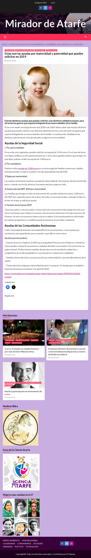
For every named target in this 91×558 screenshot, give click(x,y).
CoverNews (58, 554)
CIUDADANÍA (9, 50)
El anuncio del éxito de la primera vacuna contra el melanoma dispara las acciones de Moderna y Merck (66, 352)
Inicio (53, 3)
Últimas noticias (52, 50)
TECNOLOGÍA (32, 546)
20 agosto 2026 (10, 354)
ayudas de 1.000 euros (28, 168)
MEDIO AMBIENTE (11, 540)
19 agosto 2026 (10, 397)
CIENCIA (51, 340)
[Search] (85, 37)
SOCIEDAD (8, 385)
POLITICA (19, 546)
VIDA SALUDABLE (54, 343)
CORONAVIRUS (24, 543)
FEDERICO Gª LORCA (22, 340)
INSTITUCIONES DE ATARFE (24, 50)
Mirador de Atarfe (45, 23)
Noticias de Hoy (40, 50)
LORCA (7, 343)
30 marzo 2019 (11, 61)
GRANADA (34, 340)
